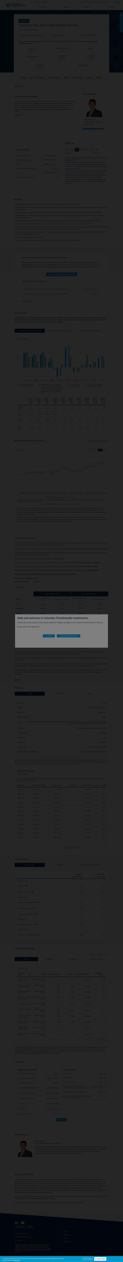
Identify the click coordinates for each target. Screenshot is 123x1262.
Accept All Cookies (100, 1258)
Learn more (16, 1260)
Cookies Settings (87, 1258)
